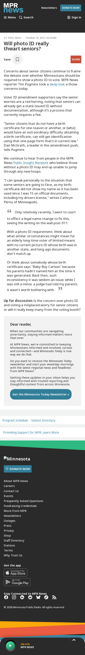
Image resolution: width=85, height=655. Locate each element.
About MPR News (16, 481)
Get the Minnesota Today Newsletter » (40, 394)
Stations (9, 545)
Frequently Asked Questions (23, 501)
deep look (57, 84)
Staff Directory (14, 540)
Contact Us (11, 491)
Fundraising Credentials (20, 506)
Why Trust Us (13, 555)
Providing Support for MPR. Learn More (31, 432)
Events (8, 496)
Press (7, 525)
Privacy (9, 530)
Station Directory (43, 420)
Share (76, 59)
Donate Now (70, 7)
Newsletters (12, 516)
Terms (8, 550)
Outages (9, 521)
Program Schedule (15, 420)
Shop (7, 535)
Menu (12, 17)
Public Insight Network (30, 162)
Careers (9, 486)
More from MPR (15, 511)
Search (28, 17)
